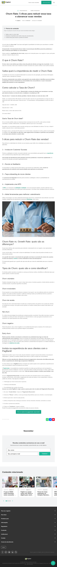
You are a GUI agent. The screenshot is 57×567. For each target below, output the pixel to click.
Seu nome (11, 450)
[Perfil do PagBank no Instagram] (6, 552)
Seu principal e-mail (14, 454)
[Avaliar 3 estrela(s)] (5, 419)
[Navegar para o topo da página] (53, 563)
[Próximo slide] (12, 500)
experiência (50, 153)
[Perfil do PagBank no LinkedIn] (12, 552)
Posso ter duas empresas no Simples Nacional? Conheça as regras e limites (43, 495)
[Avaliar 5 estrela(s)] (8, 419)
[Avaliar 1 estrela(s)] (3, 419)
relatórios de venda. (14, 343)
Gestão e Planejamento (35, 10)
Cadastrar (44, 453)
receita (15, 258)
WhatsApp (29, 199)
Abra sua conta (46, 2)
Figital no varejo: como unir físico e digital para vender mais (27, 494)
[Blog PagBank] (16, 552)
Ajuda (3, 547)
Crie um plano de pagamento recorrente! (28, 412)
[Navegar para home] (18, 10)
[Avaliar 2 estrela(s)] (4, 419)
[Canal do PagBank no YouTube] (9, 552)
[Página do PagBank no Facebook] (2, 552)
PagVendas (6, 368)
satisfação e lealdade (20, 187)
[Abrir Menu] (54, 2)
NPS (4, 187)
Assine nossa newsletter (33, 2)
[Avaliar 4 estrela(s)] (7, 419)
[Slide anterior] (3, 500)
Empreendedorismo (23, 10)
